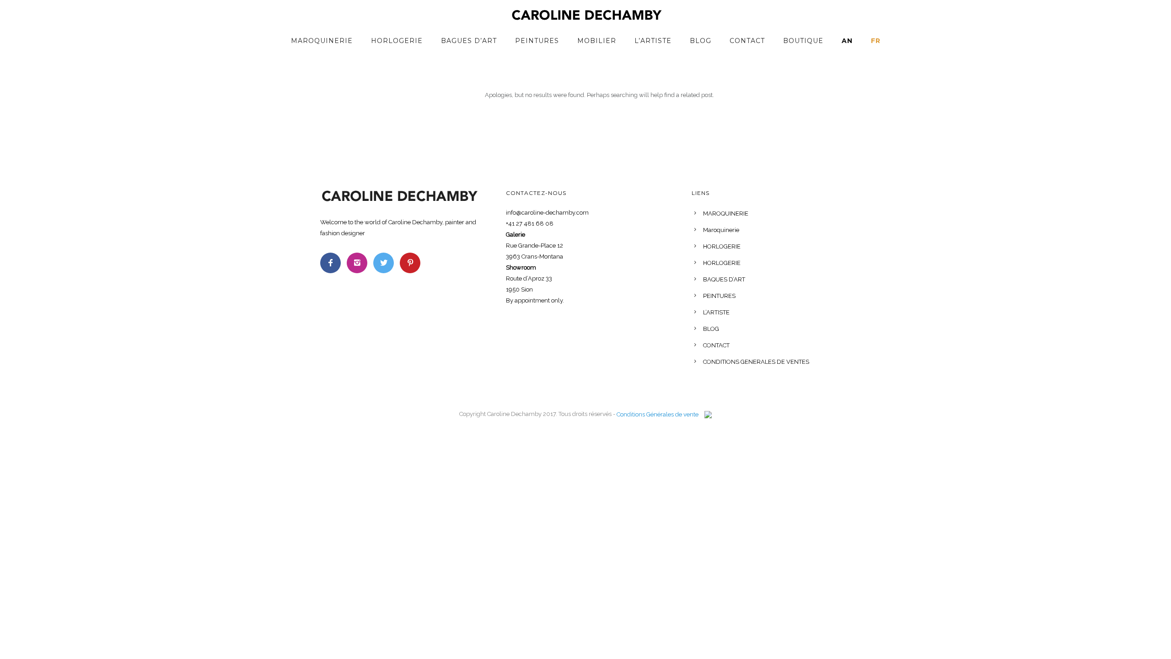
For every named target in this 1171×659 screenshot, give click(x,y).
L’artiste (652, 41)
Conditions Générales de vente (657, 414)
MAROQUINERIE (725, 213)
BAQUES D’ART (724, 279)
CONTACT (716, 345)
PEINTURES (719, 295)
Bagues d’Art (469, 41)
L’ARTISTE (716, 312)
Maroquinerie (322, 41)
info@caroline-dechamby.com (547, 212)
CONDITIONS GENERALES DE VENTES (756, 361)
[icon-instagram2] (359, 263)
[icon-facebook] (332, 263)
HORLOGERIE (397, 41)
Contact (747, 41)
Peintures (537, 41)
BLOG (711, 328)
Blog (700, 41)
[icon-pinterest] (410, 263)
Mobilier (596, 41)
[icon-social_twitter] (385, 263)
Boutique (803, 41)
